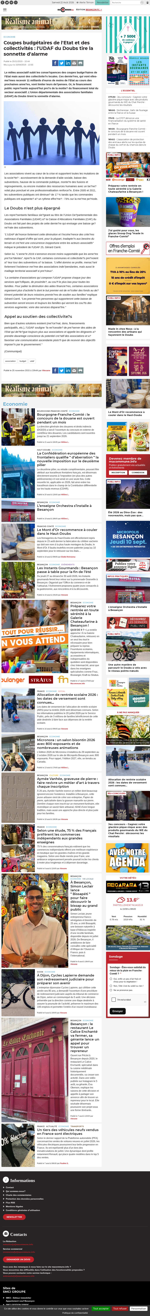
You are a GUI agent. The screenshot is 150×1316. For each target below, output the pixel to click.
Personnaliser (138, 1308)
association (10, 361)
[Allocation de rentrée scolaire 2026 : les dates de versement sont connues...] (128, 761)
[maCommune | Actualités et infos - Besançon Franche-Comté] (66, 10)
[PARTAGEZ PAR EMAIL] (74, 63)
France (41, 691)
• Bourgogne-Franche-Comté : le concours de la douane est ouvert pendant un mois (127, 131)
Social (61, 691)
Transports (77, 1126)
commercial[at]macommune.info (19, 1252)
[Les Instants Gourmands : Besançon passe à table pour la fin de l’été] (18, 573)
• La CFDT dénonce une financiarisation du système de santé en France (127, 121)
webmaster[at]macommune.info (18, 1276)
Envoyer (117, 1011)
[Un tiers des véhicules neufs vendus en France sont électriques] (18, 1135)
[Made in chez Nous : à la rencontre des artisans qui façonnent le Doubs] (128, 310)
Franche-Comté (45, 526)
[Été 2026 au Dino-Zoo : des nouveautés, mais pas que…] (128, 494)
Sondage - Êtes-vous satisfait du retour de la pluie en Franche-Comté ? (128, 970)
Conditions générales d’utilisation (23, 1210)
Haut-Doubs (43, 450)
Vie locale (87, 879)
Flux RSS (10, 1202)
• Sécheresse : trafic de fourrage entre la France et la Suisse (128, 111)
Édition (80, 9)
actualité (51, 1126)
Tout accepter (101, 1308)
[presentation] (108, 729)
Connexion (138, 472)
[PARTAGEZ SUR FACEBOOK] (55, 63)
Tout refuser (120, 1308)
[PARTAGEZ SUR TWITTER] (61, 63)
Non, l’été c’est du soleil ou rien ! (129, 986)
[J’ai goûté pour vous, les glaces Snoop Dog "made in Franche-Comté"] (128, 212)
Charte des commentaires (18, 1195)
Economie (9, 37)
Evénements (67, 564)
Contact (10, 1187)
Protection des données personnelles (25, 1199)
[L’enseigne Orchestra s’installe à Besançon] (18, 511)
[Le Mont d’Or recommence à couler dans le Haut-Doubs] (18, 535)
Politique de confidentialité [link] (75, 1313)
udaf (32, 361)
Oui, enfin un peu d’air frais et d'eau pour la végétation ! (127, 980)
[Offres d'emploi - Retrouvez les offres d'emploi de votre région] (128, 254)
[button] (142, 2)
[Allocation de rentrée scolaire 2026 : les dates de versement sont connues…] (18, 700)
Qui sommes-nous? (15, 1191)
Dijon (40, 972)
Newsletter (14, 1217)
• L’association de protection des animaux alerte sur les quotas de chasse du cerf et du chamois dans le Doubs (127, 143)
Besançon (42, 502)
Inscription (118, 472)
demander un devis (18, 1259)
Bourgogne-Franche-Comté (52, 411)
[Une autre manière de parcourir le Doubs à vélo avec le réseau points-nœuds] (128, 646)
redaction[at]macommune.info (18, 1244)
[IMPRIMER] (80, 63)
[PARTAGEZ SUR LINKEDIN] (68, 63)
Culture (53, 775)
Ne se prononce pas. (123, 990)
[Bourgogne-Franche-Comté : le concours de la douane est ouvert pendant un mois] (18, 419)
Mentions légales (14, 1206)
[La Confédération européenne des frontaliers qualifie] (18, 458)
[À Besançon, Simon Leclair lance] (34, 887)
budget (23, 361)
